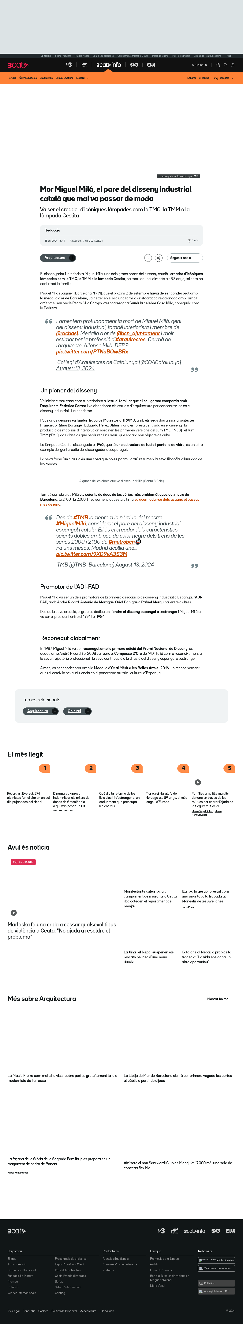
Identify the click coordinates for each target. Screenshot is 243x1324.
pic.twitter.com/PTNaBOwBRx (92, 351)
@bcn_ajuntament (138, 333)
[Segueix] (72, 258)
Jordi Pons (188, 907)
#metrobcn (122, 542)
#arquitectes (130, 339)
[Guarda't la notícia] (148, 258)
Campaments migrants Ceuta (133, 56)
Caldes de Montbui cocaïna (207, 56)
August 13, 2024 (75, 368)
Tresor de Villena (160, 56)
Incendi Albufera (63, 56)
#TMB (80, 517)
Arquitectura (55, 257)
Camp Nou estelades (103, 56)
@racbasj (67, 333)
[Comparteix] (159, 258)
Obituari (74, 711)
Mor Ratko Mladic (181, 56)
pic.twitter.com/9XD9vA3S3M (91, 554)
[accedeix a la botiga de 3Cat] (218, 65)
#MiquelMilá (71, 523)
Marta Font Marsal (18, 1173)
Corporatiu (199, 65)
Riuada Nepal (82, 56)
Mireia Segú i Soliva (202, 811)
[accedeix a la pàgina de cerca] (225, 65)
